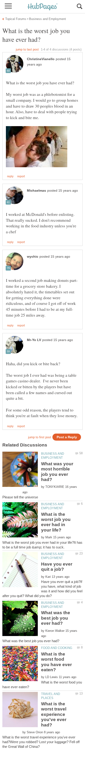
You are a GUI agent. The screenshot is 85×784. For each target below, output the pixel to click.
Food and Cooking (56, 648)
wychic (32, 256)
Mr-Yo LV (34, 340)
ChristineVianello (41, 59)
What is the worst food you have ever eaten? (56, 662)
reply (10, 176)
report (21, 176)
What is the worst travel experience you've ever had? (53, 714)
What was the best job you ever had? (55, 618)
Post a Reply (67, 437)
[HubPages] (42, 7)
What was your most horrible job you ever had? (57, 471)
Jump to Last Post (27, 49)
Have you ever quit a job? (56, 567)
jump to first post (39, 437)
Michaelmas (36, 190)
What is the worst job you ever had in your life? (56, 522)
